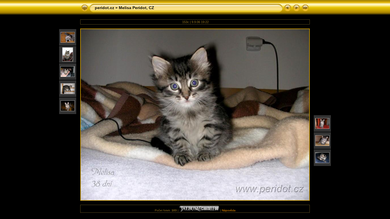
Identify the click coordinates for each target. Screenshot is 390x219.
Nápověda (229, 210)
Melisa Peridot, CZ (136, 7)
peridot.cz (104, 7)
